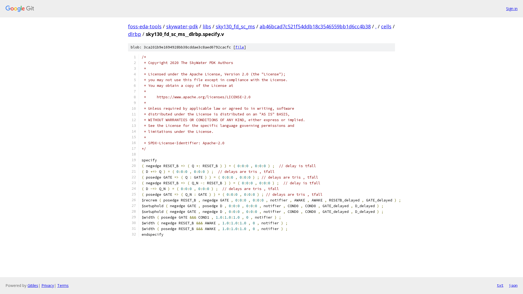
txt (500, 285)
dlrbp (134, 34)
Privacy (47, 285)
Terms (63, 285)
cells (386, 26)
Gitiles (33, 285)
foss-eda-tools (145, 26)
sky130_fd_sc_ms (235, 26)
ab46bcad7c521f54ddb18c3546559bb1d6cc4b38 (315, 26)
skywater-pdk (182, 26)
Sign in (512, 8)
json (513, 285)
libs (207, 26)
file (239, 47)
